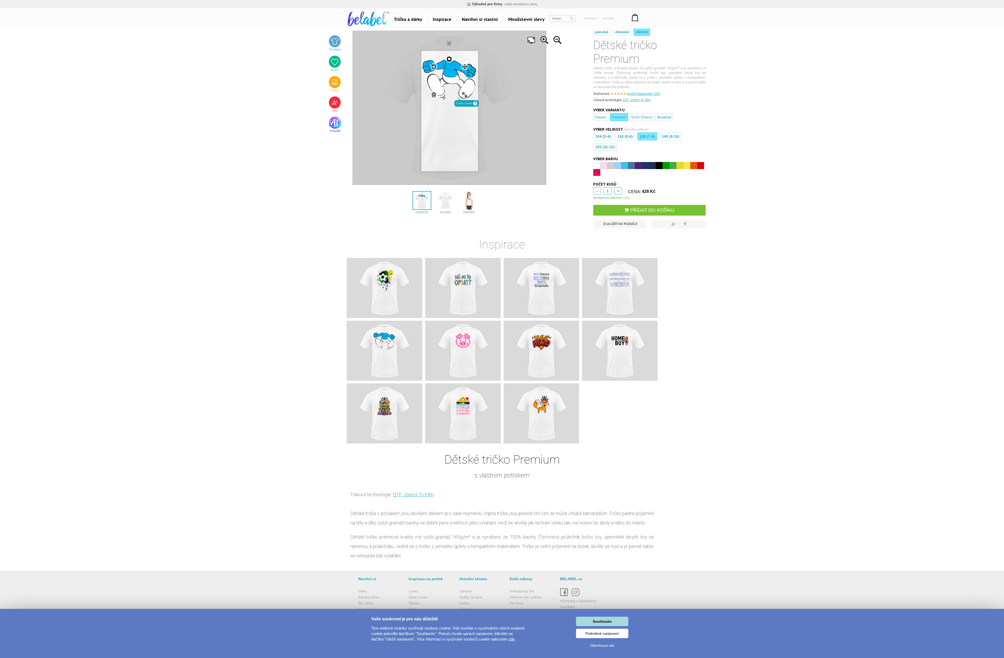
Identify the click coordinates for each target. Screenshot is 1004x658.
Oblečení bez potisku (526, 597)
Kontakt (608, 18)
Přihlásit (591, 18)
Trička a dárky (408, 19)
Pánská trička (368, 597)
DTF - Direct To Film (637, 99)
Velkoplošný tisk (522, 591)
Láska (413, 591)
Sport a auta (418, 597)
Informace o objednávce (578, 601)
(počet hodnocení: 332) (643, 93)
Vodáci (464, 603)
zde (511, 639)
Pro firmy (516, 603)
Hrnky (362, 591)
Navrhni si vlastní (480, 19)
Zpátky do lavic (470, 597)
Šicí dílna (365, 603)
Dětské (414, 603)
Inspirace (442, 19)
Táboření (465, 591)
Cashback (567, 607)
